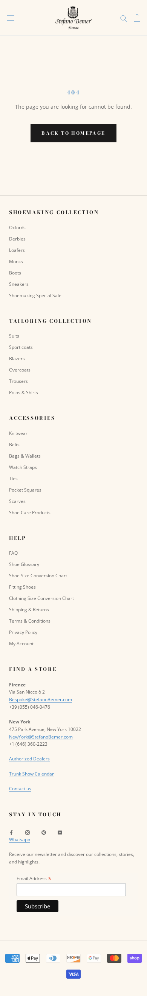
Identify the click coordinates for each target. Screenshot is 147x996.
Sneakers (19, 284)
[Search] (123, 18)
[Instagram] (27, 832)
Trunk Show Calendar (31, 774)
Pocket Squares (25, 490)
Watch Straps (23, 467)
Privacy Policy (23, 632)
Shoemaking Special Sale (35, 295)
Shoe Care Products (30, 512)
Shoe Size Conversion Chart (38, 575)
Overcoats (20, 370)
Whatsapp (19, 839)
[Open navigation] (10, 18)
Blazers (17, 358)
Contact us (20, 788)
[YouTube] (60, 832)
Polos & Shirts (23, 392)
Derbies (17, 239)
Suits (14, 336)
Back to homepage (73, 133)
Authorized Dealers (29, 758)
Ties (13, 478)
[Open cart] (137, 18)
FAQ (13, 553)
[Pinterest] (43, 832)
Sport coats (21, 347)
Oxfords (17, 227)
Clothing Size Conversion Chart (41, 598)
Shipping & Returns (29, 609)
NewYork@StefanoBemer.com (41, 737)
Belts (14, 444)
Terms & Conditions (30, 621)
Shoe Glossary (24, 564)
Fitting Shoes (22, 587)
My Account (21, 643)
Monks (16, 261)
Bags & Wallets (25, 456)
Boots (15, 273)
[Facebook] (11, 832)
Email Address (34, 878)
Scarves (17, 501)
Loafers (17, 250)
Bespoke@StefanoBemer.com (40, 699)
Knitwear (18, 433)
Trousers (18, 381)
